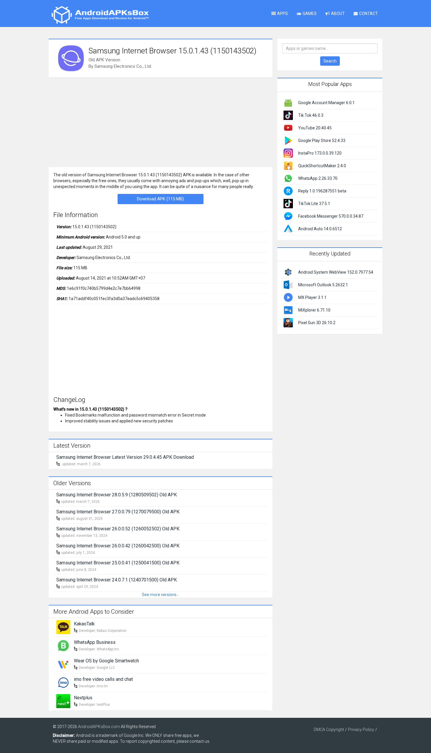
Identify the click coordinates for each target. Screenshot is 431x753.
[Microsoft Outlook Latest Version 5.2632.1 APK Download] (288, 284)
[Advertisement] (160, 122)
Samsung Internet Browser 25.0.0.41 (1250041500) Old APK (117, 563)
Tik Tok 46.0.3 (310, 115)
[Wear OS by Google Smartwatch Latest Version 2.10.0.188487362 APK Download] (63, 663)
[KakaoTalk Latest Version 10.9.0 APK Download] (63, 626)
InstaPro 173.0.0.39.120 (320, 153)
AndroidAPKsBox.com (99, 726)
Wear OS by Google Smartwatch (106, 661)
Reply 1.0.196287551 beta (322, 191)
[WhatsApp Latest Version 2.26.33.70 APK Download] (288, 178)
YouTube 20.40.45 (315, 128)
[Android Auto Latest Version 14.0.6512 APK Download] (288, 228)
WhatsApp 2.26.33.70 (317, 178)
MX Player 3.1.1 (312, 297)
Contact (368, 13)
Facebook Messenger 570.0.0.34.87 (330, 216)
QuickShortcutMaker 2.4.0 (322, 165)
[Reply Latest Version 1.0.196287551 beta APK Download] (288, 190)
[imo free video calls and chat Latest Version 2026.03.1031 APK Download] (63, 682)
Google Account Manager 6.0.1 (326, 102)
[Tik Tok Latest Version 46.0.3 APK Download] (288, 115)
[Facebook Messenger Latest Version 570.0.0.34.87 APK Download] (288, 216)
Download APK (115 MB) (160, 199)
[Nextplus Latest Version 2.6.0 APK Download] (63, 700)
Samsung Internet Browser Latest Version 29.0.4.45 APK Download (125, 457)
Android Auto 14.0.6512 (320, 228)
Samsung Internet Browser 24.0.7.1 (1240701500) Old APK (116, 580)
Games (310, 13)
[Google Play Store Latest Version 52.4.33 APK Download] (288, 140)
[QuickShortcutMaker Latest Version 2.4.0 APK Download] (288, 165)
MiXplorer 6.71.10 (314, 310)
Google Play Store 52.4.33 (321, 140)
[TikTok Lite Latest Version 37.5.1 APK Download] (288, 203)
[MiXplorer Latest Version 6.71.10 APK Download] (288, 309)
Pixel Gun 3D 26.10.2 (316, 322)
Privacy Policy (361, 729)
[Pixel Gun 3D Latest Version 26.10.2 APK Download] (288, 322)
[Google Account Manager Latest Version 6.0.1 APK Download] (288, 102)
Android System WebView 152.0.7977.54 (335, 272)
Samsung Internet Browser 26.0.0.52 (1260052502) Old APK (117, 529)
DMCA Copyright (329, 729)
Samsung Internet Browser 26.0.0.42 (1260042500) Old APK (117, 546)
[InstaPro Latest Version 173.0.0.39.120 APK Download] (288, 152)
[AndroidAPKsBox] (100, 14)
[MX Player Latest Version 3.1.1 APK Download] (288, 297)
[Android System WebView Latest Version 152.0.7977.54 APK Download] (288, 271)
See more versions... (160, 594)
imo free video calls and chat (103, 679)
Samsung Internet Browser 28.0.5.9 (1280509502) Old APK (116, 495)
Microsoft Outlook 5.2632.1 (323, 284)
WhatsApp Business (95, 642)
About (338, 13)
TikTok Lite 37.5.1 (314, 203)
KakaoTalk (84, 624)
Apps (282, 13)
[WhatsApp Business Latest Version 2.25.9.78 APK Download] (63, 645)
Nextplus (83, 697)
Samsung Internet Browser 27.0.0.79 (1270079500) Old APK (117, 512)
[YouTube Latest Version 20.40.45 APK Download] (288, 127)
